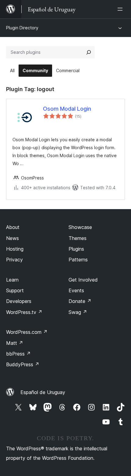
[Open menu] (121, 9)
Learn (12, 280)
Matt (14, 343)
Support (15, 290)
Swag (78, 312)
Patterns (78, 259)
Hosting (14, 249)
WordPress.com (27, 332)
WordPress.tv (24, 312)
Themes (78, 238)
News (12, 238)
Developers (18, 301)
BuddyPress (22, 364)
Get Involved (83, 280)
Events (76, 290)
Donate (80, 301)
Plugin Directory (22, 27)
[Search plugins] (89, 52)
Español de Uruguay (42, 392)
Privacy (14, 259)
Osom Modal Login (67, 108)
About (12, 227)
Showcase (80, 227)
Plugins (76, 249)
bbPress (18, 354)
